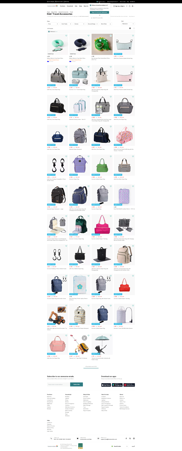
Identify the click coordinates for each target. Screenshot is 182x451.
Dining (66, 400)
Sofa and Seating (51, 398)
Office (48, 405)
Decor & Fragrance (69, 403)
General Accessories (63, 12)
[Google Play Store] (117, 385)
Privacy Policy (123, 405)
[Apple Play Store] (106, 385)
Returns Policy (50, 427)
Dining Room (50, 401)
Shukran (121, 403)
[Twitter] (130, 438)
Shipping (49, 424)
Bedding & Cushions (106, 398)
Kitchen (67, 401)
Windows (67, 415)
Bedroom (49, 396)
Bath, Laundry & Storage (107, 405)
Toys (84, 407)
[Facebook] (126, 438)
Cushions (67, 405)
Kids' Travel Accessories (59, 14)
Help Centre (50, 431)
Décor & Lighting (87, 401)
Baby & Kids (54, 12)
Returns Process (51, 426)
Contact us (49, 422)
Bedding (67, 396)
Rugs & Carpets (87, 410)
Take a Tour (122, 401)
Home (48, 12)
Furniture (104, 396)
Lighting (67, 398)
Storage (67, 412)
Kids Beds (85, 396)
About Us (122, 396)
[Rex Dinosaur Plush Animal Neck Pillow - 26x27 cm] (102, 54)
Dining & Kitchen (105, 401)
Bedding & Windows (88, 403)
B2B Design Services (124, 408)
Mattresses (49, 403)
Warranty (49, 429)
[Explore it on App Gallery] (129, 385)
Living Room (50, 400)
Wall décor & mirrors (70, 407)
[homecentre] (53, 5)
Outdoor (49, 407)
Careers (121, 400)
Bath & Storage (86, 405)
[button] (127, 6)
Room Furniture (86, 398)
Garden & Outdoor (69, 408)
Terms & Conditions (124, 407)
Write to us (122, 398)
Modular (49, 408)
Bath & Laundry (68, 410)
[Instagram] (134, 438)
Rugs (66, 414)
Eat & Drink (85, 408)
